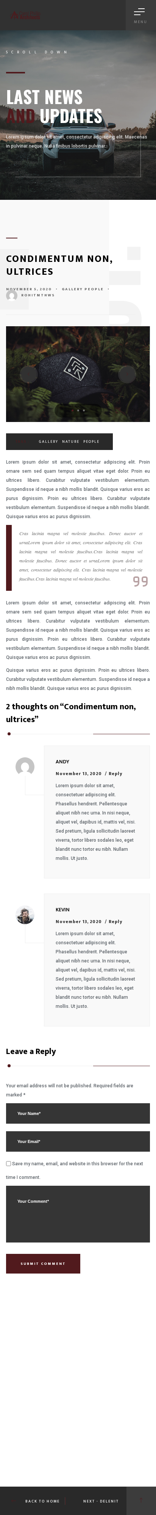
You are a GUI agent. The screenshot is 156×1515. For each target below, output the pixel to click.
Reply (115, 773)
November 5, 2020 (29, 289)
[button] (72, 410)
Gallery (72, 289)
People (94, 289)
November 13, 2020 (79, 773)
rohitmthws (38, 295)
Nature (71, 442)
